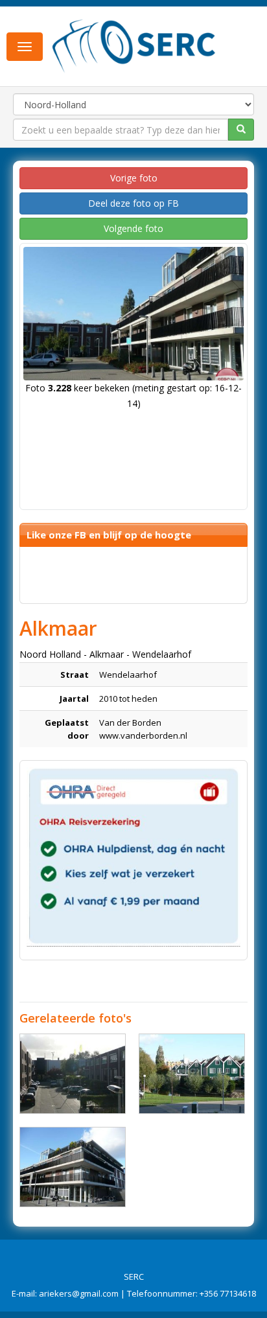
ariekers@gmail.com (79, 1293)
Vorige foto (133, 178)
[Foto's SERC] (134, 45)
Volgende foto (133, 228)
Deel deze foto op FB (133, 203)
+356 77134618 (228, 1293)
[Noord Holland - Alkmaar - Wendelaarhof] (72, 1074)
